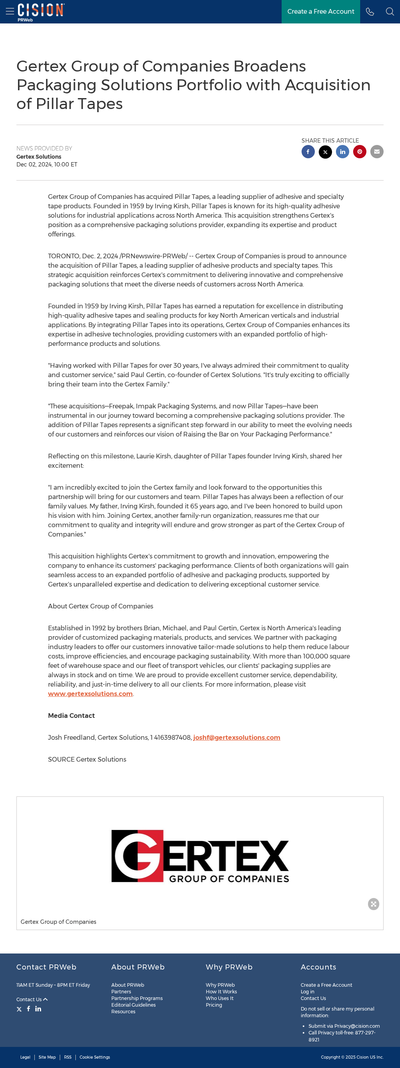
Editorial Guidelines (133, 1005)
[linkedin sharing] (342, 152)
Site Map (47, 1057)
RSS (67, 1057)
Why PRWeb (220, 985)
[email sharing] (377, 152)
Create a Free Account (321, 11)
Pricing (214, 1005)
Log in (307, 992)
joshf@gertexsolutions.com (236, 737)
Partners (121, 992)
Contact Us (29, 999)
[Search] (390, 11)
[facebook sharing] (308, 152)
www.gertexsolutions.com (90, 694)
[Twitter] (20, 1009)
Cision (363, 1057)
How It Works (221, 992)
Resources (123, 1011)
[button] (200, 855)
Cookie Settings (95, 1057)
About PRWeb (127, 985)
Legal (25, 1057)
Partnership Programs (137, 998)
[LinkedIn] (38, 1009)
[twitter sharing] (325, 153)
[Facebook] (28, 1009)
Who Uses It (220, 998)
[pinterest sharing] (359, 152)
